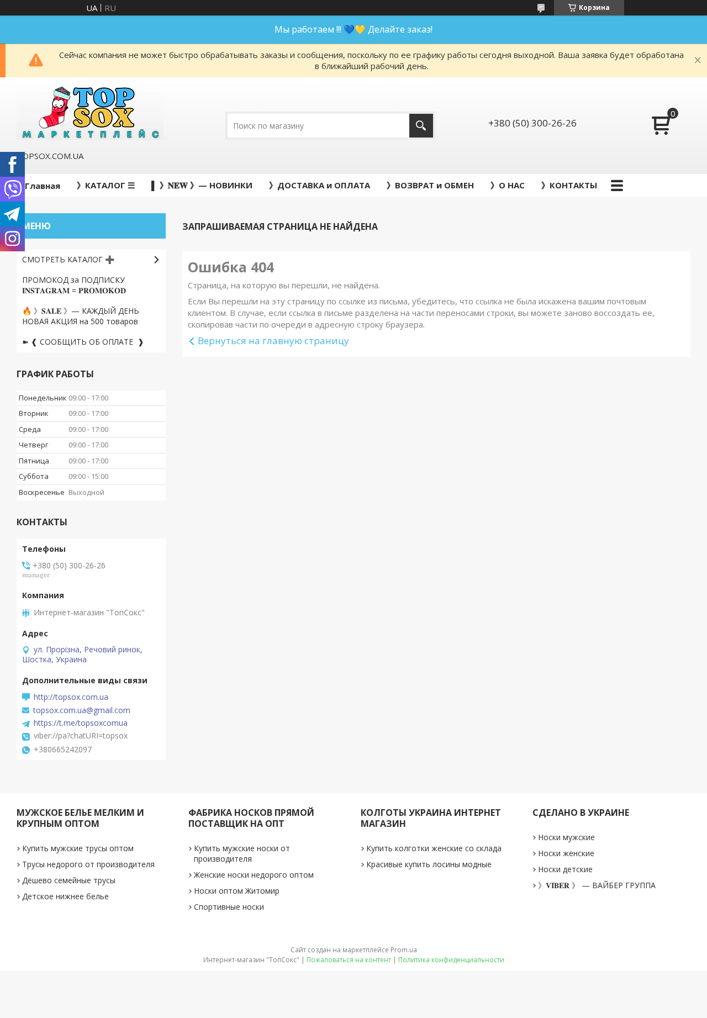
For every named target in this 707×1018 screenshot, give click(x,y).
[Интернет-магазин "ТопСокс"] (90, 113)
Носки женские (566, 853)
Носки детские (565, 869)
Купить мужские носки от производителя (242, 853)
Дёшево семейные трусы (68, 880)
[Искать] (421, 126)
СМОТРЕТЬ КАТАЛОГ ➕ (68, 259)
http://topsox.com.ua (71, 697)
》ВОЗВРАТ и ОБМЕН (430, 185)
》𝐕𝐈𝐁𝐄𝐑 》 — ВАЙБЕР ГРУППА (597, 885)
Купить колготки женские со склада (434, 848)
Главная (42, 185)
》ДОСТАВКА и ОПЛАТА (319, 185)
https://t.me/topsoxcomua (81, 723)
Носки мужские (566, 837)
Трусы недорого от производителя (88, 864)
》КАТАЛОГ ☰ (106, 185)
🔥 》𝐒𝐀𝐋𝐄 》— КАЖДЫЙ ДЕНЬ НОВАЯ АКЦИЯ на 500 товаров (80, 315)
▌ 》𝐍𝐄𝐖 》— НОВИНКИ (201, 185)
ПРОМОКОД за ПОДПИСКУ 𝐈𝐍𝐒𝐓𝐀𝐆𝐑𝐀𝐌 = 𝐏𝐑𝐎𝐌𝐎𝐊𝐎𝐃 (74, 285)
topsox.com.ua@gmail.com (81, 710)
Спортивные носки (229, 906)
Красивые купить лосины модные (429, 864)
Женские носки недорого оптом (254, 874)
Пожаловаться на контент (349, 959)
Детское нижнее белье (65, 896)
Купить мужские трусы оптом (78, 848)
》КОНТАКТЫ (569, 185)
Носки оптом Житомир (236, 890)
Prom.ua (404, 949)
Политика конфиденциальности (451, 959)
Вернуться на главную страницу (273, 340)
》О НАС (507, 185)
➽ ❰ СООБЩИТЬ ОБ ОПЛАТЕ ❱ (83, 341)
